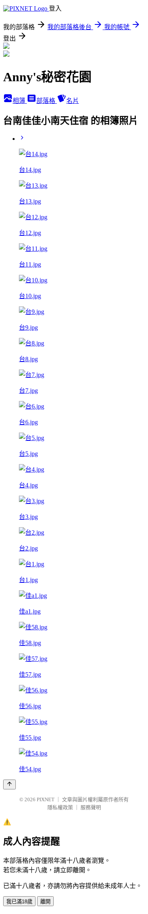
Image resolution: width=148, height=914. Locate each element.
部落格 (46, 100)
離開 (45, 902)
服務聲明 (91, 807)
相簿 (20, 100)
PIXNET (45, 799)
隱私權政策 (60, 807)
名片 (72, 100)
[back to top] (9, 784)
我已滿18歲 (19, 902)
